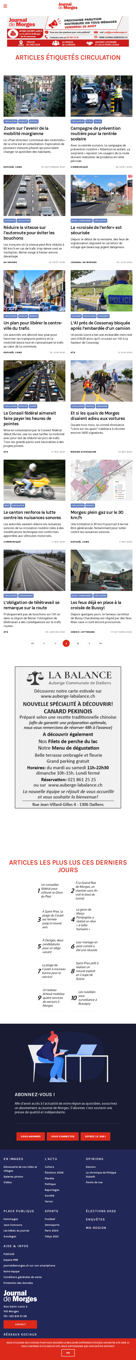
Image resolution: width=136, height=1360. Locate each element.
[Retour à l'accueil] (20, 1297)
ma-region (96, 1228)
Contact (20, 1324)
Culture (49, 1167)
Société (49, 1195)
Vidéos (8, 1182)
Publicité (9, 1254)
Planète (49, 1178)
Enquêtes (95, 1219)
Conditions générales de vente (23, 1277)
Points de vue (94, 1182)
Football (50, 1219)
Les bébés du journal (16, 1230)
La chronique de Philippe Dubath (101, 1174)
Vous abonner (31, 1136)
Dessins (91, 1167)
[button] (5, 6)
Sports (51, 1211)
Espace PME (11, 1260)
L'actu (51, 1159)
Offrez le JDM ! (95, 1136)
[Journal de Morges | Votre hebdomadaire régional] (68, 6)
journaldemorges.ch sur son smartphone (29, 1265)
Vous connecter (62, 1136)
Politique (50, 1184)
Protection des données (18, 1283)
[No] (131, 1349)
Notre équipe (11, 1271)
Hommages (11, 1219)
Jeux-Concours (13, 1225)
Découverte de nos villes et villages (20, 1169)
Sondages (10, 1236)
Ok (68, 1352)
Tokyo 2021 (52, 1236)
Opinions (94, 1159)
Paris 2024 (51, 1230)
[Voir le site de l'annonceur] (68, 31)
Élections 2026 (54, 1172)
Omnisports (52, 1225)
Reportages (52, 1190)
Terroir (49, 1201)
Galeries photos (13, 1176)
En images (13, 1159)
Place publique (19, 1211)
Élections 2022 (101, 1211)
